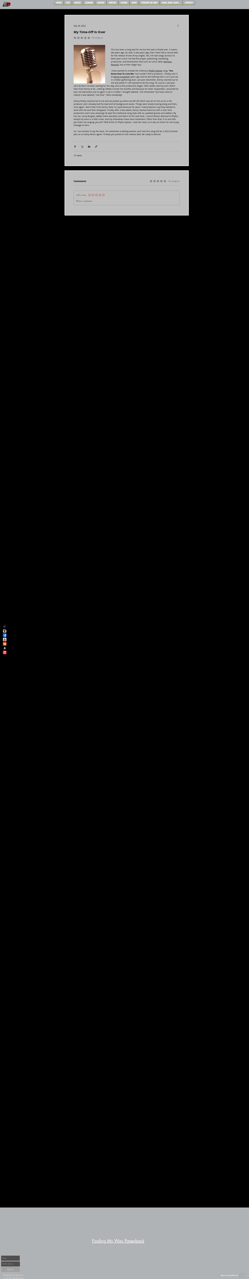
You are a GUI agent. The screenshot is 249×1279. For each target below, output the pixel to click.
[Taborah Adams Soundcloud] (4, 644)
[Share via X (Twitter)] (82, 146)
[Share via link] (96, 146)
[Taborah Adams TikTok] (4, 626)
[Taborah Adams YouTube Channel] (4, 639)
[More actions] (178, 25)
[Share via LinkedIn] (89, 146)
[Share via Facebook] (75, 146)
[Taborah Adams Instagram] (4, 631)
